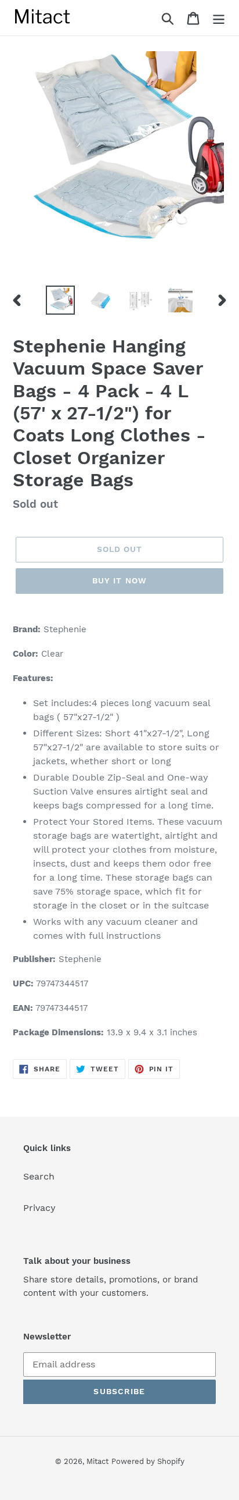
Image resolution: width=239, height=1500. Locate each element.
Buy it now (119, 580)
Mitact (97, 1461)
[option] (61, 300)
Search (39, 1176)
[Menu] (218, 18)
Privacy (39, 1207)
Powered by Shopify (147, 1461)
